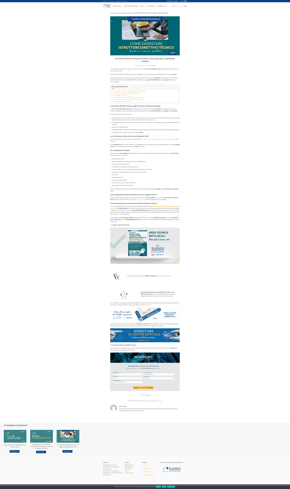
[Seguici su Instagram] (181, 1)
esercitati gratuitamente (163, 276)
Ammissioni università (149, 474)
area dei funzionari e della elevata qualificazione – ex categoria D (158, 139)
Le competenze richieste (120, 95)
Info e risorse (117, 13)
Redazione (152, 65)
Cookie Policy (171, 486)
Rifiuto (164, 486)
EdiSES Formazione (146, 305)
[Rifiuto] (288, 487)
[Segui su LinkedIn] (184, 1)
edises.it (126, 471)
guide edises (159, 400)
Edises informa (117, 6)
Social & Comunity (148, 468)
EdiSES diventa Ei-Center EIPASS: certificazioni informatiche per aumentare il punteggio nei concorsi (41, 446)
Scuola (142, 6)
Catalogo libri (147, 471)
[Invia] (185, 6)
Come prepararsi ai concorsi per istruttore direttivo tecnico (128, 99)
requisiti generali (140, 199)
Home (111, 13)
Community (175, 1)
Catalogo (111, 1)
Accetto (158, 486)
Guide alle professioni (126, 13)
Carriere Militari (162, 6)
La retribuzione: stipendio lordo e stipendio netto (126, 93)
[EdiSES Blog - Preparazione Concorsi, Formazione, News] (107, 6)
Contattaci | (169, 1)
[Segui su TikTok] (183, 1)
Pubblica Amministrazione (131, 6)
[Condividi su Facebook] (141, 395)
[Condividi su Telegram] (149, 395)
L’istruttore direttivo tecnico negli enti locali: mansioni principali (129, 91)
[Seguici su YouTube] (186, 1)
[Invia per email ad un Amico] (146, 395)
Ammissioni (124, 1)
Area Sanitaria (151, 6)
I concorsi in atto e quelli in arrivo (122, 101)
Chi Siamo (105, 1)
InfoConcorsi (117, 1)
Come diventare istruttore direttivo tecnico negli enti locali (129, 97)
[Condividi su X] (143, 395)
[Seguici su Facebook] (180, 1)
